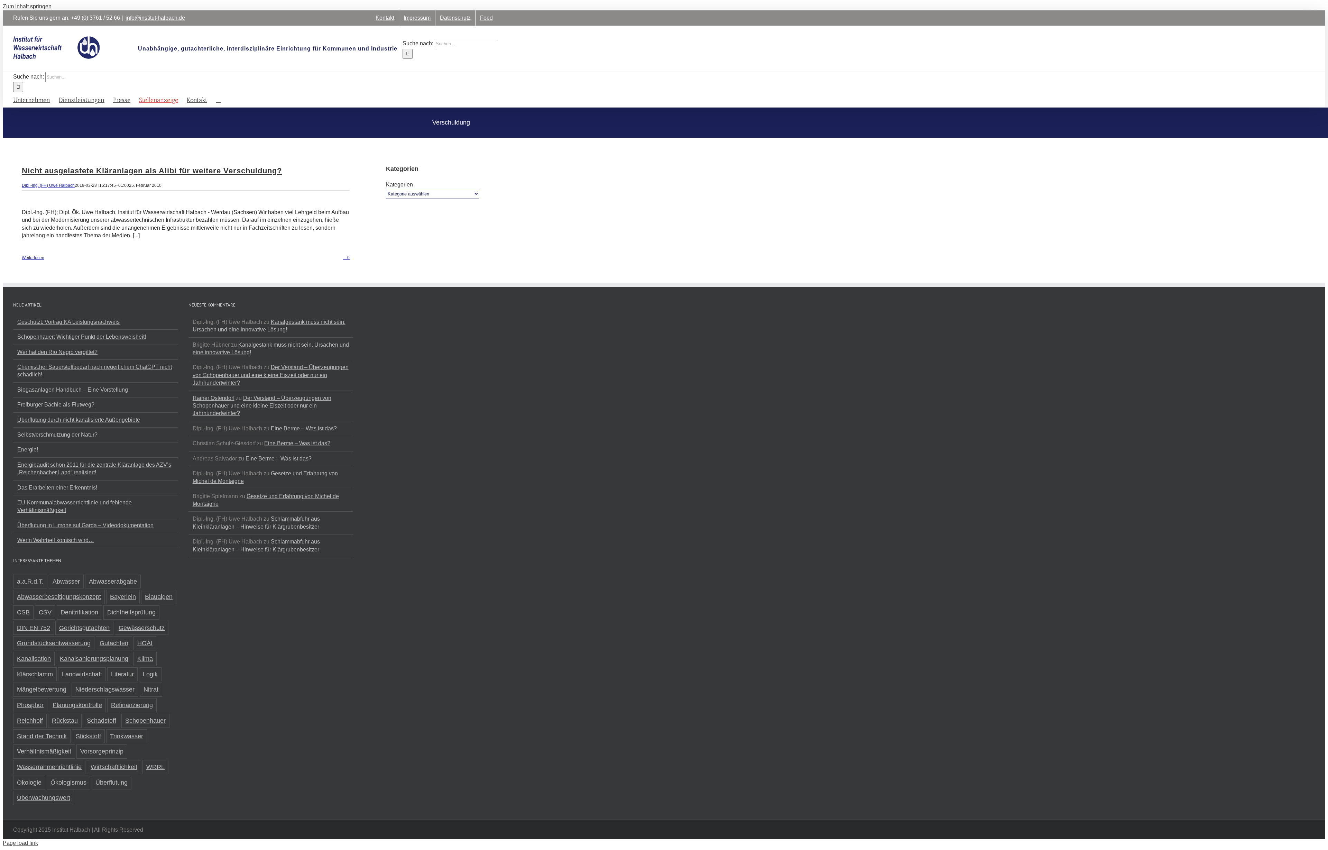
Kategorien (399, 185)
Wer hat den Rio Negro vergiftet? (57, 352)
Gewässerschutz (142, 627)
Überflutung (111, 782)
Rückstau (65, 720)
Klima (145, 658)
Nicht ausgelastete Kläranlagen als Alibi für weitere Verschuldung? (152, 170)
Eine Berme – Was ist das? (304, 428)
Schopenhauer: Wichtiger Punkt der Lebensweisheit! (81, 337)
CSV (45, 612)
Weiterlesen (33, 257)
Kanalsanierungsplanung (94, 658)
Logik (150, 674)
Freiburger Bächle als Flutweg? (55, 405)
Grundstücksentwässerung (54, 643)
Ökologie (29, 782)
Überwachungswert (43, 797)
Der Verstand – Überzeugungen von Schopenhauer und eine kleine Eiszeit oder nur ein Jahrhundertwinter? (271, 375)
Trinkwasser (126, 736)
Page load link (20, 843)
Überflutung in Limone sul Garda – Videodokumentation (85, 525)
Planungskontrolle (77, 705)
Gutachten (114, 643)
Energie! (27, 450)
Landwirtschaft (82, 674)
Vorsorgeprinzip (101, 751)
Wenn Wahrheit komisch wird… (55, 540)
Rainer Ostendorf (213, 398)
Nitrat (151, 689)
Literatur (122, 674)
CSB (23, 612)
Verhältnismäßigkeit (44, 751)
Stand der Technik (42, 736)
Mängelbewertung (41, 689)
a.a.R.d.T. (30, 581)
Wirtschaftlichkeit (114, 767)
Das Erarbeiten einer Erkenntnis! (57, 488)
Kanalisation (34, 658)
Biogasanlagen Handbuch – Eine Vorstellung (72, 390)
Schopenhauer (145, 720)
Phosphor (30, 705)
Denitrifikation (79, 612)
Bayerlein (123, 596)
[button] (218, 99)
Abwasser (66, 581)
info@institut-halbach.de (155, 18)
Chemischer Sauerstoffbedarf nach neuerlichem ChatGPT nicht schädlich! (94, 370)
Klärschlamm (35, 674)
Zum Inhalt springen (27, 6)
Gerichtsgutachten (84, 627)
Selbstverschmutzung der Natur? (57, 435)
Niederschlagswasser (105, 689)
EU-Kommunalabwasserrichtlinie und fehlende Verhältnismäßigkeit (74, 506)
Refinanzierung (132, 705)
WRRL (155, 767)
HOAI (145, 643)
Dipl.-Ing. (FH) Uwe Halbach (48, 185)
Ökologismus (68, 782)
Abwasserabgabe (113, 581)
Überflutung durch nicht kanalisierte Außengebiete (78, 420)
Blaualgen (159, 596)
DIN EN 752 (33, 627)
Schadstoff (101, 720)
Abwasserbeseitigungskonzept (59, 596)
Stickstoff (88, 736)
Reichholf (30, 720)
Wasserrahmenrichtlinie (49, 767)
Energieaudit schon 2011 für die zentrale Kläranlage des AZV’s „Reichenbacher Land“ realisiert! (94, 468)
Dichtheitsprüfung (131, 612)
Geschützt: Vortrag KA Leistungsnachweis (68, 322)
